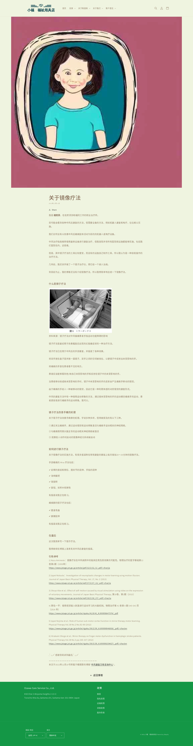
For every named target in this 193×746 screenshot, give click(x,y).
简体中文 (52, 735)
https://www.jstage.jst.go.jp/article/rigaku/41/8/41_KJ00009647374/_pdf (83, 613)
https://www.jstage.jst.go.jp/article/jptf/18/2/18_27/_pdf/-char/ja (80, 598)
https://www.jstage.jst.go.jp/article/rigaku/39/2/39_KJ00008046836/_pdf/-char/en (88, 628)
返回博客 (98, 675)
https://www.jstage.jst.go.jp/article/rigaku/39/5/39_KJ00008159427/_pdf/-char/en (88, 643)
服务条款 (101, 712)
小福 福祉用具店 (151, 734)
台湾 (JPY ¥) (32, 735)
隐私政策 (101, 698)
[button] (72, 8)
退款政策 (101, 708)
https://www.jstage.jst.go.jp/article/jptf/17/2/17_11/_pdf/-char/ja (80, 583)
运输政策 (101, 703)
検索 (99, 694)
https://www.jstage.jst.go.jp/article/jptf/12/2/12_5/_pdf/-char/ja (79, 567)
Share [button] (54, 210)
